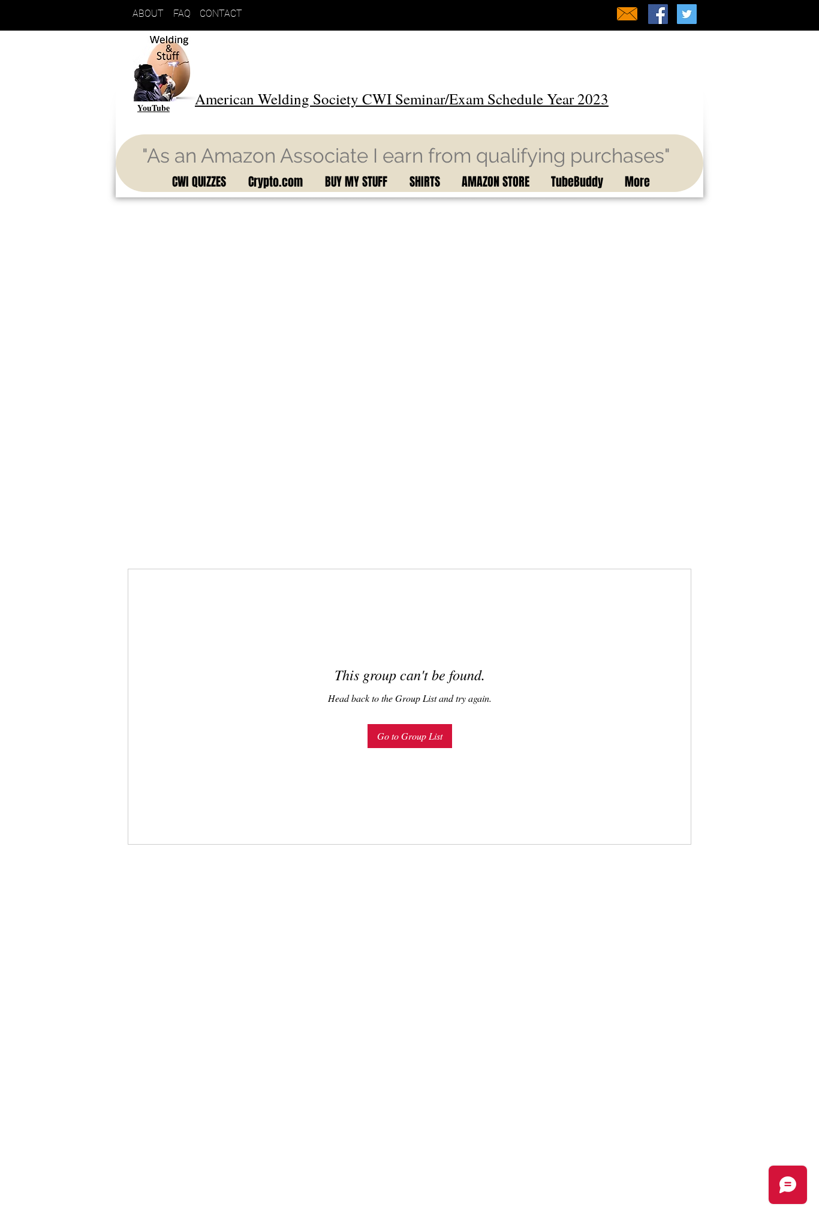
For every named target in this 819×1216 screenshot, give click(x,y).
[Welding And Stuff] (658, 14)
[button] (197, 181)
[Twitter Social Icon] (687, 14)
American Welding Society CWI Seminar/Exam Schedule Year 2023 (402, 99)
